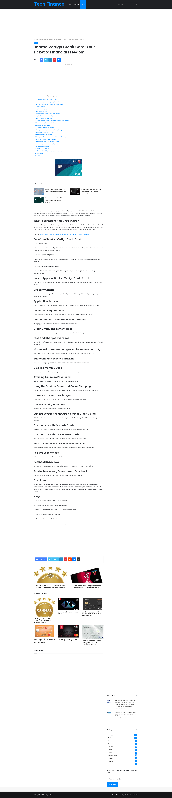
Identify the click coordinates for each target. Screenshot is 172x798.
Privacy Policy (120, 794)
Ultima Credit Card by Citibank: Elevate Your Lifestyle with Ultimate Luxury (91, 191)
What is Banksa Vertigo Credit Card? (46, 99)
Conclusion (39, 153)
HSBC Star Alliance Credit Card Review (68, 613)
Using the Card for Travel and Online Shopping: (49, 130)
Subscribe (112, 785)
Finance (110, 735)
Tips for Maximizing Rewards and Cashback (49, 151)
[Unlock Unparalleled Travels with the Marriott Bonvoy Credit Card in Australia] (39, 191)
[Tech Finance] (49, 4)
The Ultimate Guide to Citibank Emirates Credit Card (68, 640)
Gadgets (76, 4)
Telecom (110, 744)
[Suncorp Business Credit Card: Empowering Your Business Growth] (39, 200)
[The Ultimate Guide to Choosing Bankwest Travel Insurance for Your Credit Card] (44, 631)
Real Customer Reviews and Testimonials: (48, 144)
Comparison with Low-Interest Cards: (47, 141)
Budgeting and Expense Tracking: (45, 123)
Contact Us (128, 794)
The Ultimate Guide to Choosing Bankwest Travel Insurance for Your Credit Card (44, 640)
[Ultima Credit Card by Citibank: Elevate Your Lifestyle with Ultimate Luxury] (75, 191)
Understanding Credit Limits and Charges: (47, 113)
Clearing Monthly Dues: (42, 125)
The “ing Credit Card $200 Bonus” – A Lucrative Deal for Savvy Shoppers (91, 613)
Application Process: (41, 109)
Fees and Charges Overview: (44, 118)
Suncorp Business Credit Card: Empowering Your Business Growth (55, 200)
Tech (70, 4)
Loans (110, 752)
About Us (135, 794)
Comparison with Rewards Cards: (45, 139)
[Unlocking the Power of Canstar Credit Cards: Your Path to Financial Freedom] (44, 607)
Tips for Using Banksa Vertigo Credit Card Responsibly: (52, 120)
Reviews (110, 761)
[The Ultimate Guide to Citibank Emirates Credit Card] (68, 631)
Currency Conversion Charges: (44, 132)
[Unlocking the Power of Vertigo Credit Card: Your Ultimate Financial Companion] (92, 632)
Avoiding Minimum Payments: (44, 127)
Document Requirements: (43, 111)
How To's (110, 758)
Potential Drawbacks (42, 148)
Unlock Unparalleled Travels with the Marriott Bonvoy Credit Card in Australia (55, 191)
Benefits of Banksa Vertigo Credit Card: (47, 102)
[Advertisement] (86, 23)
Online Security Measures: (43, 134)
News (110, 741)
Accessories (111, 764)
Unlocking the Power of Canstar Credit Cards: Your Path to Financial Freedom (64, 234)
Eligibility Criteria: (40, 106)
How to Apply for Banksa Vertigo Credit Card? (49, 104)
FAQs (37, 155)
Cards (82, 4)
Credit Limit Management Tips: (44, 116)
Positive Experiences (42, 146)
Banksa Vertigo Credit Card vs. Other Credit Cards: (50, 137)
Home (36, 39)
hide (55, 96)
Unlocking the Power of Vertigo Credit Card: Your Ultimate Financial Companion (92, 642)
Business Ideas (112, 755)
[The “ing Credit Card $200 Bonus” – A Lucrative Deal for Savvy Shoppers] (92, 604)
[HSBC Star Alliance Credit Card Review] (68, 604)
